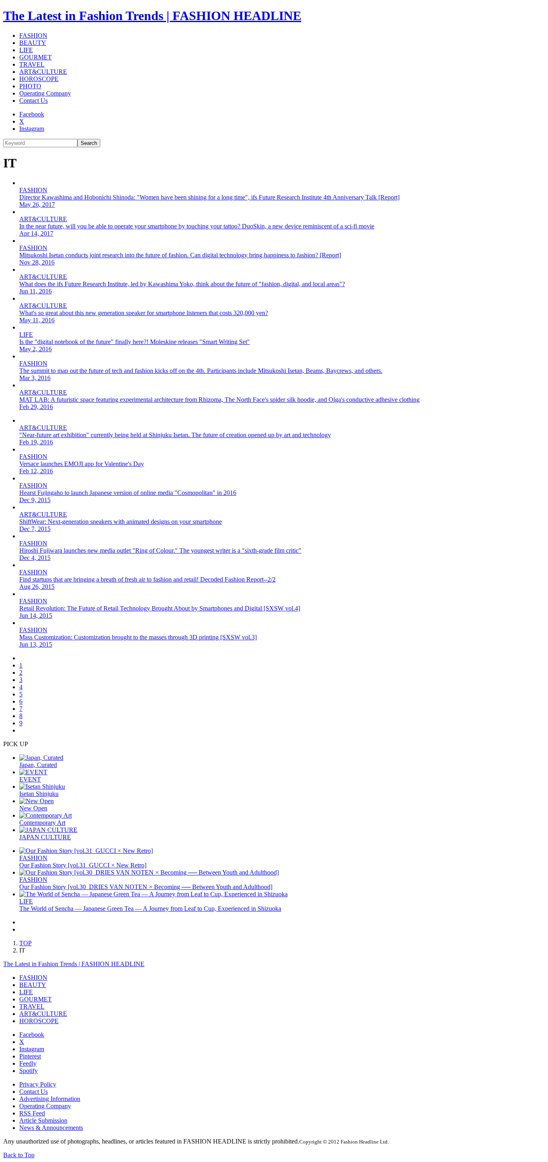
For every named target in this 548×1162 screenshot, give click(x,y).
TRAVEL (32, 64)
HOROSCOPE (39, 78)
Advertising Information (49, 1098)
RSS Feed (32, 1113)
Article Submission (43, 1120)
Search (89, 143)
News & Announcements (51, 1127)
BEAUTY (32, 42)
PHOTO (30, 86)
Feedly (28, 1063)
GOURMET (35, 57)
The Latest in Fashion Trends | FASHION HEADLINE (152, 15)
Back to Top (19, 1155)
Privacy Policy (37, 1084)
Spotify (28, 1070)
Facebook (31, 114)
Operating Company (45, 93)
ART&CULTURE (43, 71)
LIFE (26, 50)
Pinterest (30, 1056)
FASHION (33, 35)
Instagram (31, 128)
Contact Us (33, 100)
